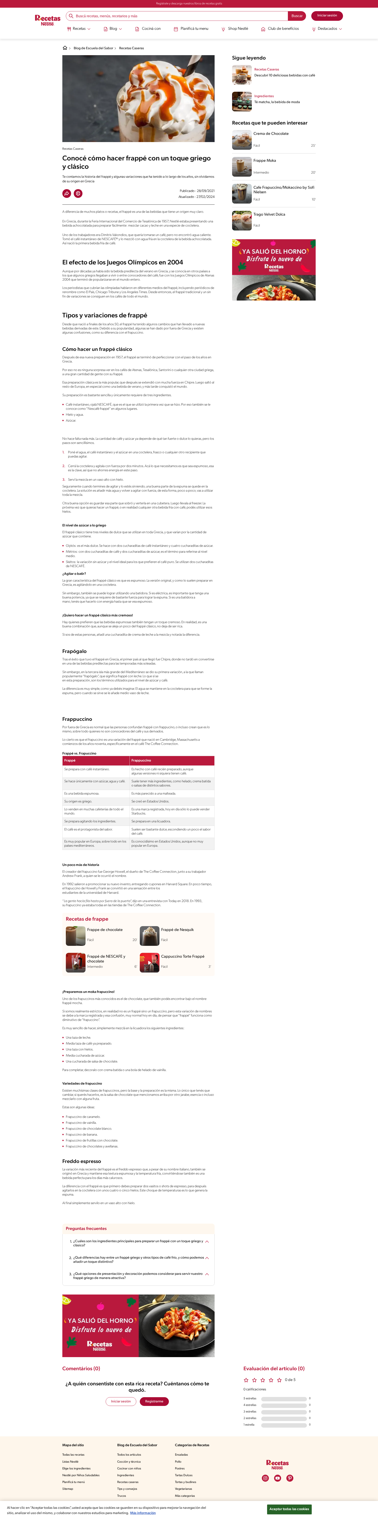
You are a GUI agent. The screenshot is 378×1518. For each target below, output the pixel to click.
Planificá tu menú (73, 1482)
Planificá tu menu (194, 29)
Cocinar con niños (129, 1468)
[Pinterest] (289, 1478)
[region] (189, 1509)
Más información (143, 1513)
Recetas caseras (127, 1482)
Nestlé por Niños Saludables (81, 1475)
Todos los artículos (129, 1454)
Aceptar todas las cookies (289, 1509)
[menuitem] (78, 30)
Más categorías (185, 1496)
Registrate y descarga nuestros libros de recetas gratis (189, 3)
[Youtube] (277, 1478)
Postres (180, 1468)
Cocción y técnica (129, 1461)
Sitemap (67, 1489)
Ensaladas (181, 1454)
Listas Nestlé (70, 1461)
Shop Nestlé (238, 29)
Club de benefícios (283, 29)
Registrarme (154, 1401)
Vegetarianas (183, 1489)
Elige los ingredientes (76, 1468)
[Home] (65, 49)
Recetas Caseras (131, 48)
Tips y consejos (127, 1489)
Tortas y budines (185, 1482)
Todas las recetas (73, 1454)
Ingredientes (125, 1475)
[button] (66, 193)
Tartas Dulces (183, 1475)
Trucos (121, 1496)
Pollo (178, 1461)
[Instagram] (265, 1478)
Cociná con (151, 29)
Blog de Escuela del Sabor (93, 48)
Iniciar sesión (121, 1401)
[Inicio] (48, 21)
